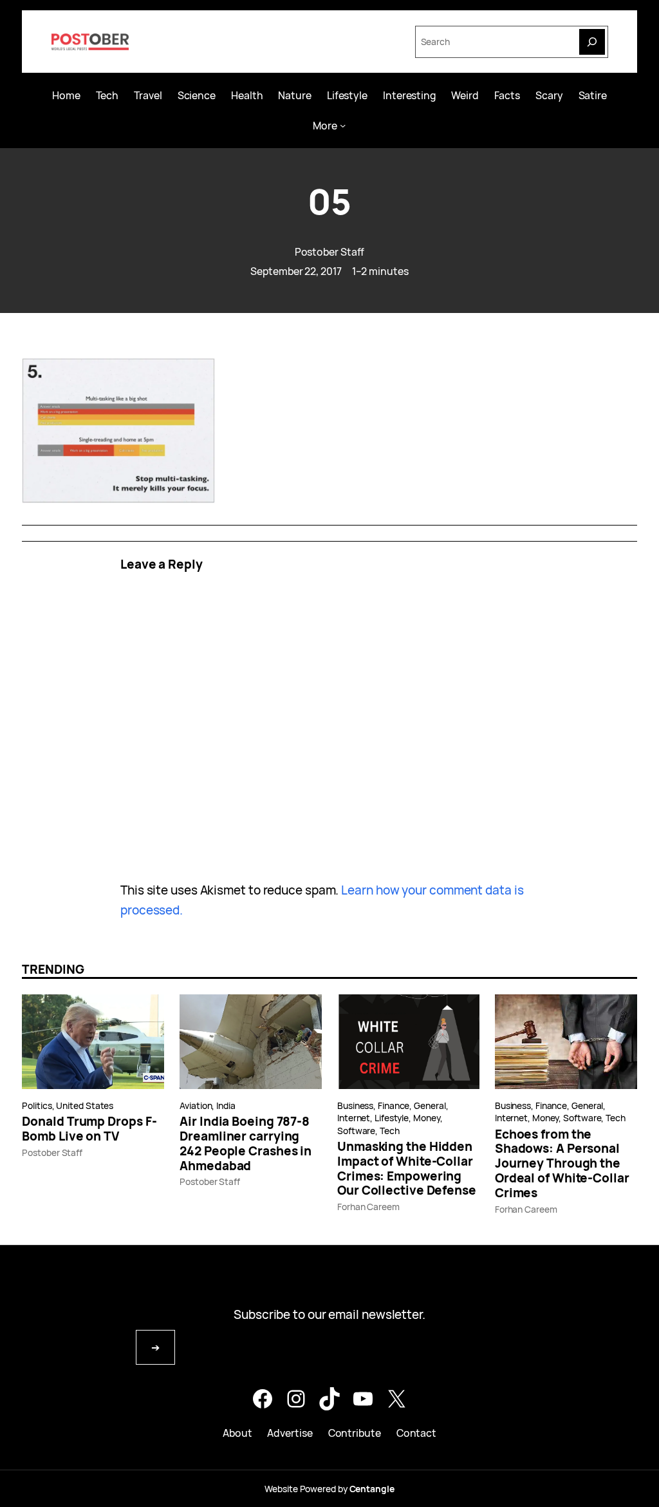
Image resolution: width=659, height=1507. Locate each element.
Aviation (196, 1105)
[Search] (592, 42)
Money (426, 1118)
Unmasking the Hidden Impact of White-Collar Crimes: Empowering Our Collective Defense (406, 1168)
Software (356, 1130)
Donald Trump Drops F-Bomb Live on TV (89, 1129)
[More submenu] (343, 125)
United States (84, 1105)
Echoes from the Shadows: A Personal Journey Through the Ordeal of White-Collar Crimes (562, 1163)
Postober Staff (330, 252)
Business (355, 1105)
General (429, 1105)
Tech (390, 1130)
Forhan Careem (368, 1206)
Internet (353, 1118)
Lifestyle (392, 1118)
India (226, 1105)
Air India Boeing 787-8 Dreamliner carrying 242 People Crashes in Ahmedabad (245, 1143)
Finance (393, 1105)
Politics (36, 1105)
